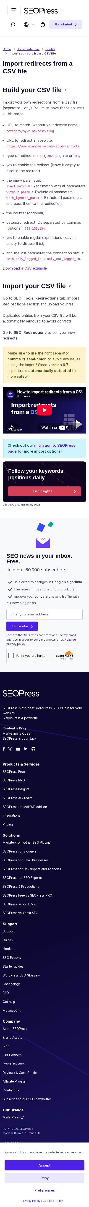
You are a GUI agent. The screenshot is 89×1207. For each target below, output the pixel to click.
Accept (44, 1165)
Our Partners (12, 1055)
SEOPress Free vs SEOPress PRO (27, 895)
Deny (44, 1178)
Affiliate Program (15, 1081)
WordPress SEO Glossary (21, 975)
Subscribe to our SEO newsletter (27, 1099)
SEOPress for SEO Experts (22, 878)
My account (12, 1010)
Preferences (44, 1190)
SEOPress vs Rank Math (20, 904)
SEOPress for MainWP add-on (25, 807)
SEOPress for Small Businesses (26, 860)
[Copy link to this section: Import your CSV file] (70, 286)
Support (9, 931)
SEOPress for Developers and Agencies (32, 869)
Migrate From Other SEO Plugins (26, 842)
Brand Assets (12, 1037)
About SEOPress (15, 1029)
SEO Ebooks (12, 957)
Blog (6, 1046)
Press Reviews (13, 1064)
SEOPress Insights (16, 789)
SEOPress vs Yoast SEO (20, 913)
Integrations (11, 815)
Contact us (11, 1090)
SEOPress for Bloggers (20, 851)
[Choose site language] (26, 24)
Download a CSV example (25, 268)
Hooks (7, 949)
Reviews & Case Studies (20, 1073)
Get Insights (42, 491)
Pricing (8, 824)
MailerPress (11, 1117)
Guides (8, 940)
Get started (63, 24)
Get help (9, 1002)
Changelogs (11, 984)
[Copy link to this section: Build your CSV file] (65, 90)
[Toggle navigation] (14, 10)
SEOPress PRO (14, 780)
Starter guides (13, 966)
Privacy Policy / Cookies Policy (42, 1200)
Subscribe (20, 626)
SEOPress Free (14, 771)
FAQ (6, 993)
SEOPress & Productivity (21, 886)
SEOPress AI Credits (17, 798)
